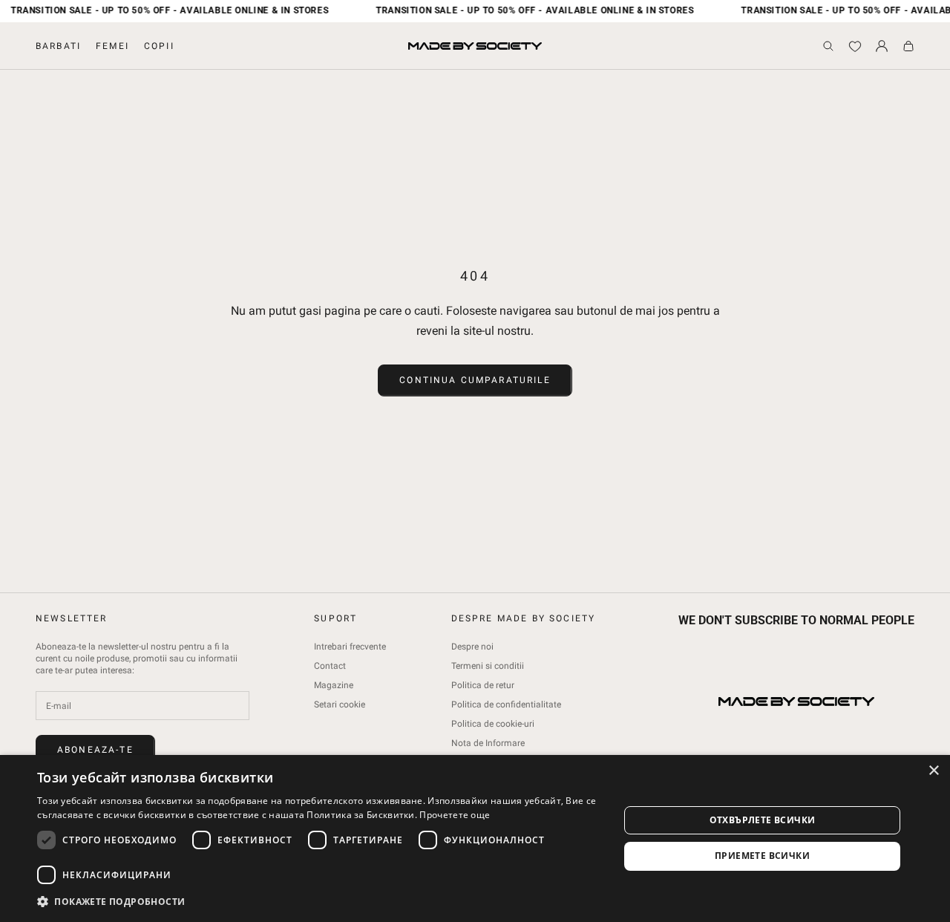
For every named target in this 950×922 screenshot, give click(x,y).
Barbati (58, 46)
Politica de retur (482, 685)
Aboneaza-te (95, 750)
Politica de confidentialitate (506, 704)
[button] (319, 901)
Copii (159, 46)
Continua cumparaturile (475, 380)
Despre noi (472, 646)
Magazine (333, 685)
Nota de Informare (488, 743)
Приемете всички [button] (762, 855)
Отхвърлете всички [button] (763, 820)
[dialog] (475, 838)
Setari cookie (339, 704)
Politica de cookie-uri (492, 724)
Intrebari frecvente (350, 646)
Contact (330, 666)
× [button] (933, 770)
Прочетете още (454, 814)
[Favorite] (855, 46)
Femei (112, 46)
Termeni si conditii (487, 666)
